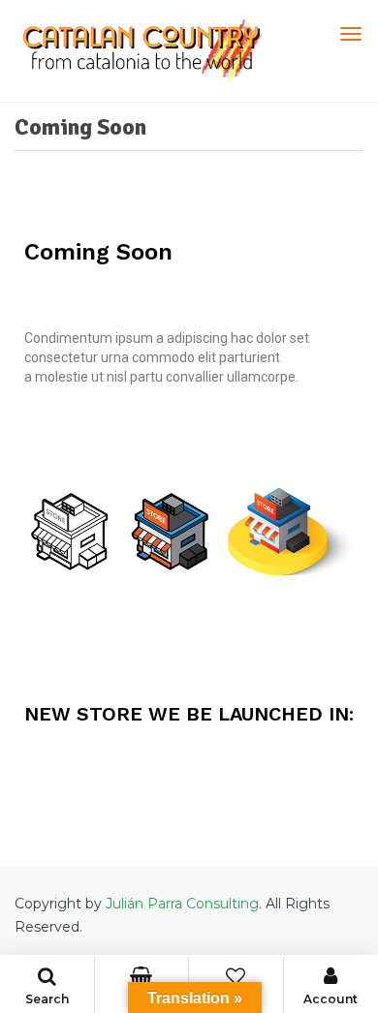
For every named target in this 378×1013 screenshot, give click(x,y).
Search (47, 999)
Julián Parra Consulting (182, 903)
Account (330, 999)
